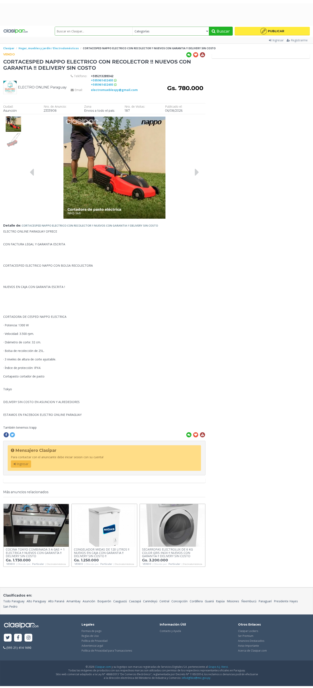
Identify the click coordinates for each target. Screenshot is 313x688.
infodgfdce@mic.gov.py (196, 678)
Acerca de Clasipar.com (252, 650)
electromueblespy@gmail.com (114, 90)
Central (164, 601)
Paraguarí (265, 601)
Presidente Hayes (286, 601)
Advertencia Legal (92, 646)
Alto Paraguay (36, 601)
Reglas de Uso (90, 636)
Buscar (222, 31)
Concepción (179, 601)
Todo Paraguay (13, 601)
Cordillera (196, 601)
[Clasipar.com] (15, 31)
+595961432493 (102, 80)
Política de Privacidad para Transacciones (107, 650)
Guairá (209, 601)
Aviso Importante (248, 646)
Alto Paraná (56, 601)
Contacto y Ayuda (170, 631)
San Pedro (10, 606)
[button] (272, 31)
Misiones (233, 601)
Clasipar (8, 48)
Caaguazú (120, 601)
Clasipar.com (103, 667)
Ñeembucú (248, 601)
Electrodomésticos (56, 564)
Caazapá (135, 601)
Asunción (89, 601)
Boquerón (104, 601)
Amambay (73, 601)
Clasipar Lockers (248, 631)
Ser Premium (245, 636)
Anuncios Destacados (251, 641)
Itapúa (220, 601)
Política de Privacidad (95, 641)
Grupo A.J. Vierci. (218, 667)
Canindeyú (150, 601)
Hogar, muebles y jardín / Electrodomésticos (49, 48)
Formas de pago (92, 631)
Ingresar (278, 40)
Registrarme (299, 40)
